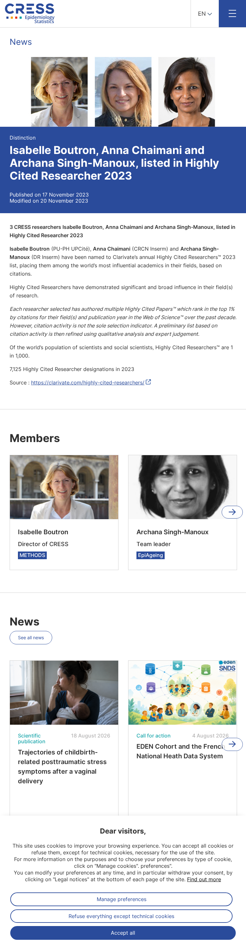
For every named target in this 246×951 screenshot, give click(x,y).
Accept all (123, 933)
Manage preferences (121, 899)
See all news (31, 637)
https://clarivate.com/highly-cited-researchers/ (87, 382)
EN (202, 13)
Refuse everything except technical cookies (121, 916)
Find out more (204, 879)
